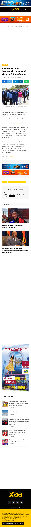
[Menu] (3, 9)
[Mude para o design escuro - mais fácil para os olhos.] (28, 9)
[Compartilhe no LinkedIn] (20, 81)
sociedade (18, 123)
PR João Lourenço (20, 182)
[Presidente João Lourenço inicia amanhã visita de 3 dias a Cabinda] (15, 95)
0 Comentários (19, 77)
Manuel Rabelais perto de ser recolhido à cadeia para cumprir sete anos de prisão (15, 250)
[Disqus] (15, 277)
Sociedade (5, 64)
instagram (11, 156)
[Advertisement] (15, 45)
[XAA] (15, 9)
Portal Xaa (17, 507)
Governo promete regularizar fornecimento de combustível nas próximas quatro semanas (18, 403)
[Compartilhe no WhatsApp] (26, 81)
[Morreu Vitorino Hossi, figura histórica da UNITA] (15, 215)
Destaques (11, 182)
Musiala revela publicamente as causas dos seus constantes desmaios (18, 432)
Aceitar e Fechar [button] (19, 523)
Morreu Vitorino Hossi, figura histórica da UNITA (12, 227)
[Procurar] (26, 9)
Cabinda (5, 182)
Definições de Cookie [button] (8, 523)
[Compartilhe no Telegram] (15, 81)
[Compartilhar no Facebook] (4, 81)
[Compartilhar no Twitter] (9, 81)
